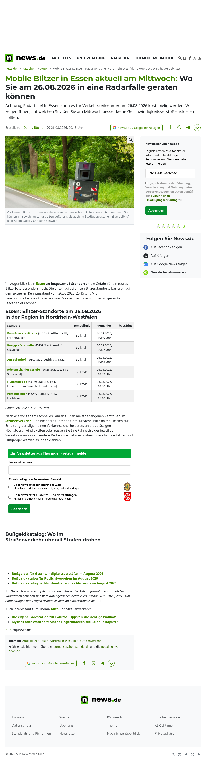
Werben (65, 717)
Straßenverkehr (90, 641)
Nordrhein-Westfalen (64, 641)
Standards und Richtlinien (31, 733)
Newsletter (67, 733)
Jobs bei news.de (167, 717)
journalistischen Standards (71, 647)
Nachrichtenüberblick (123, 733)
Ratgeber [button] (120, 58)
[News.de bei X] (194, 58)
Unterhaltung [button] (91, 58)
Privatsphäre (164, 733)
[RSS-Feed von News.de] (199, 58)
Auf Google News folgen (169, 264)
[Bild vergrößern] (130, 139)
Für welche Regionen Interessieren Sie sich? (36, 479)
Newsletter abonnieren (168, 272)
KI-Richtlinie (164, 725)
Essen (44, 641)
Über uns (66, 725)
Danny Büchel (33, 127)
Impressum (20, 717)
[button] (136, 127)
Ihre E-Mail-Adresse (21, 462)
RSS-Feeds (115, 717)
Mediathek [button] (163, 58)
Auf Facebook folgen (166, 247)
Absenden (19, 509)
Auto (25, 641)
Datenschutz (21, 725)
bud (8, 630)
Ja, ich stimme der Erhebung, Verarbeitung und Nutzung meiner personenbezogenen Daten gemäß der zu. (169, 191)
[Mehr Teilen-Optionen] (197, 127)
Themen (142, 58)
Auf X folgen (159, 255)
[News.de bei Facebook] (189, 58)
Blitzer (34, 641)
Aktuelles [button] (61, 58)
